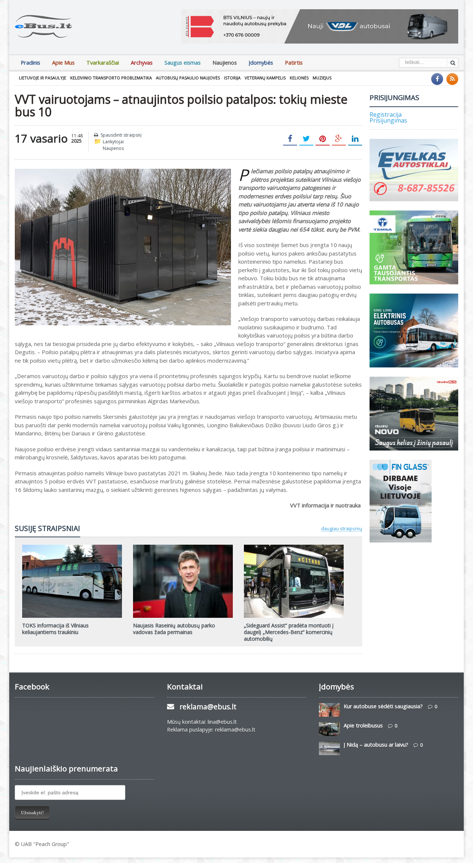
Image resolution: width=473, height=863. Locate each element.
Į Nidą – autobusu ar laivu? (376, 744)
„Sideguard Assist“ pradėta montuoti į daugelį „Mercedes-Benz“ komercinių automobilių (289, 632)
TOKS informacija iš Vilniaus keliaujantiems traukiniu (55, 629)
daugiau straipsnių (341, 528)
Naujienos (224, 62)
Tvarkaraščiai (102, 62)
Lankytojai (113, 141)
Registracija (386, 114)
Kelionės (299, 78)
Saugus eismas (182, 62)
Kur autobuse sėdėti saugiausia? (383, 706)
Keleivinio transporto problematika (111, 78)
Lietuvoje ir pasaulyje (42, 78)
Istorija (232, 78)
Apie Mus (63, 62)
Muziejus (322, 78)
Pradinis (30, 62)
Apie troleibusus (363, 725)
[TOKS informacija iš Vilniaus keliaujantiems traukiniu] (72, 547)
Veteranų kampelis (265, 78)
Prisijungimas (388, 120)
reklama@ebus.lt (208, 707)
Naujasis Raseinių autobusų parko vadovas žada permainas (174, 629)
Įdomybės (261, 62)
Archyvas (142, 62)
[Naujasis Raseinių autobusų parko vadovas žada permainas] (183, 547)
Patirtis (294, 62)
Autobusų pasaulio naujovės (188, 78)
